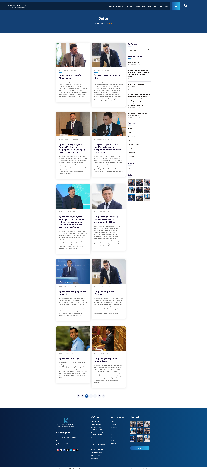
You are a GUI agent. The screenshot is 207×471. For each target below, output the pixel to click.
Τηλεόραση (131, 156)
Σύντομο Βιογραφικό (96, 424)
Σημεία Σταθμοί (95, 421)
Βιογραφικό (119, 6)
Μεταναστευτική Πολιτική (97, 449)
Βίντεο (129, 132)
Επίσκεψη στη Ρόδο (134, 62)
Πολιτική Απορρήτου (135, 469)
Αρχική (111, 6)
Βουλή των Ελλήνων (96, 455)
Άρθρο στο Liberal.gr (69, 359)
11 (99, 396)
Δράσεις (129, 6)
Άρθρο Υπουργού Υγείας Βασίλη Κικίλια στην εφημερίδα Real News (106, 219)
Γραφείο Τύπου (140, 6)
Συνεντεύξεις (131, 152)
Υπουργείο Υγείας (95, 441)
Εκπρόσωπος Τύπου (96, 452)
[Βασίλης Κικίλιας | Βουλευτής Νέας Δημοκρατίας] (17, 6)
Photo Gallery (152, 6)
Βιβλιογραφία (94, 458)
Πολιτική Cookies (146, 469)
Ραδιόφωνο (131, 148)
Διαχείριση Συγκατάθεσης (140, 448)
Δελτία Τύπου (131, 136)
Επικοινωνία (164, 6)
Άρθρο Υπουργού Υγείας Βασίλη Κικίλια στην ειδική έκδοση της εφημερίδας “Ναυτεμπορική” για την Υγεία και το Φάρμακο (72, 222)
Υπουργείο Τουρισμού (96, 438)
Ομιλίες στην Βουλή (133, 144)
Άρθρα (103, 24)
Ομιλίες (130, 140)
